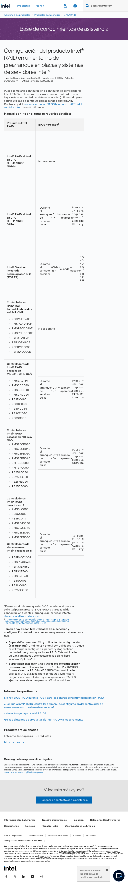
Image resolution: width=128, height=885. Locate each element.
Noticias (30, 825)
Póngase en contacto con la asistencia (64, 800)
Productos (23, 6)
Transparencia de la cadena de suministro (23, 841)
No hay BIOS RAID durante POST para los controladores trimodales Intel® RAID (54, 697)
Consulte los (44, 856)
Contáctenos (11, 825)
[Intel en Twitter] (15, 876)
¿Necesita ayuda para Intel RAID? (25, 713)
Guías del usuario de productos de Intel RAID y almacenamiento (43, 719)
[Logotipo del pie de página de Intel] (10, 868)
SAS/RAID (70, 14)
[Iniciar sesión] (65, 6)
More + (40, 6)
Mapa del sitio (50, 825)
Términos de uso (35, 835)
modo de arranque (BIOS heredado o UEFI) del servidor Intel (43, 105)
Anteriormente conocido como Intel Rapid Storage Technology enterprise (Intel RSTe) (36, 621)
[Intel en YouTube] (32, 876)
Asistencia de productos (17, 14)
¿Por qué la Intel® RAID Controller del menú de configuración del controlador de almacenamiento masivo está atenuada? (53, 705)
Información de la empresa (20, 819)
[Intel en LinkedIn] (23, 876)
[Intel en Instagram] (41, 876)
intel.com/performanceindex (72, 851)
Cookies (77, 835)
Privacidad (91, 835)
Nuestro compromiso (54, 819)
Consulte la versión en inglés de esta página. (24, 772)
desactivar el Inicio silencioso (22, 616)
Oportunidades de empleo (80, 825)
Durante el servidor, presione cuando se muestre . (67, 269)
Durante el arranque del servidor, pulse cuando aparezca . (67, 216)
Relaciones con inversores (105, 819)
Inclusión (79, 819)
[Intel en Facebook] (6, 876)
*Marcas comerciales (58, 835)
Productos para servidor (47, 14)
